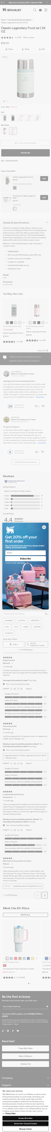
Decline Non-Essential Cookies (25, 1124)
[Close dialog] (44, 527)
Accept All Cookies (25, 1118)
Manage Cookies (25, 1129)
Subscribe (25, 558)
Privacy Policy (10, 1113)
